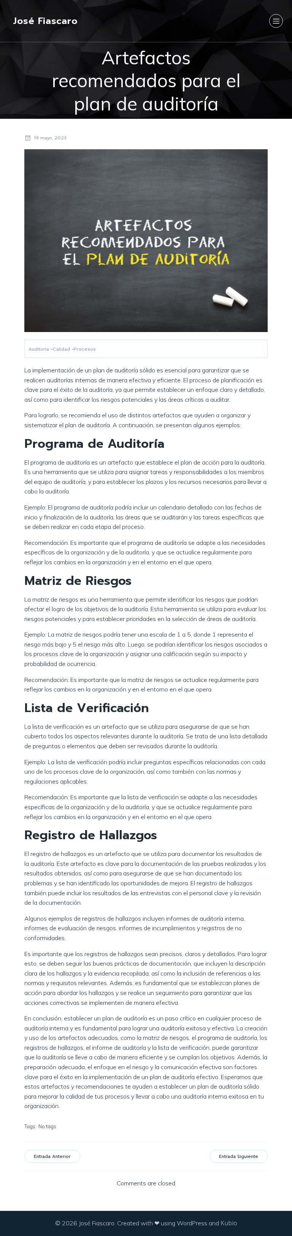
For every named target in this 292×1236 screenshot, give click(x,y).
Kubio (229, 1223)
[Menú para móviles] (276, 21)
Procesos (85, 349)
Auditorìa (39, 349)
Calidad (61, 349)
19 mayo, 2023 (50, 137)
